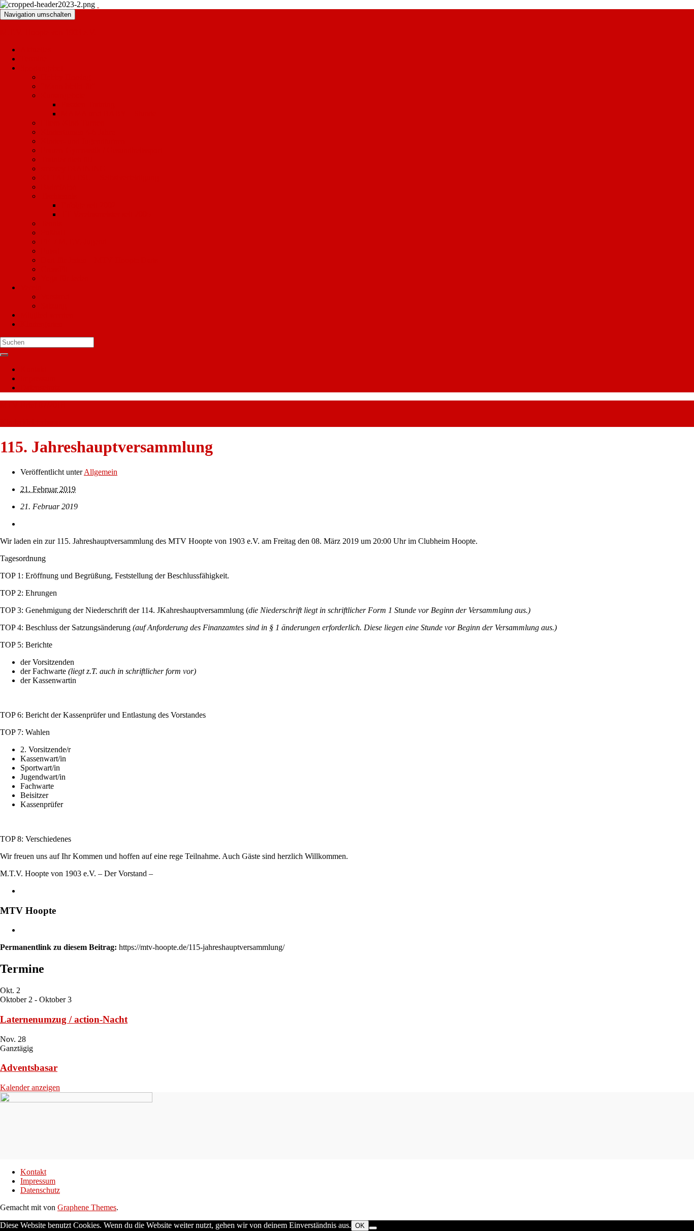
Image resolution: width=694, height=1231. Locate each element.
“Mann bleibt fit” (68, 86)
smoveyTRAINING (73, 168)
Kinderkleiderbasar (30, 422)
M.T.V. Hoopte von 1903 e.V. (48, 32)
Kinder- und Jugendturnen (83, 141)
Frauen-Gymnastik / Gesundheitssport (101, 150)
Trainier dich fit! (66, 159)
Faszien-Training (88, 104)
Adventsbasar (28, 1067)
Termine (33, 58)
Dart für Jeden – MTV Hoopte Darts (99, 260)
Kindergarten (41, 324)
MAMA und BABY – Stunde (108, 113)
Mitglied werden (46, 315)
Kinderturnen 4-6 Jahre (78, 132)
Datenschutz (40, 387)
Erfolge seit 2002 (88, 205)
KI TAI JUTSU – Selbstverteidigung (100, 177)
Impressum (37, 378)
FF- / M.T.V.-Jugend (74, 241)
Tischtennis (59, 196)
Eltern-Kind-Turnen (72, 122)
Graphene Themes (86, 1207)
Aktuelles (35, 49)
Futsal (50, 251)
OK (360, 1225)
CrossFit (54, 269)
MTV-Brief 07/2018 (32, 405)
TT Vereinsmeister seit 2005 (106, 214)
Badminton (58, 186)
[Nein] (373, 1227)
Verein (30, 287)
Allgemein (100, 472)
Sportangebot (41, 68)
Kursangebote (63, 95)
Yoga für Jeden (65, 278)
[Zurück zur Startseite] (98, 4)
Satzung (54, 305)
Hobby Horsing (66, 77)
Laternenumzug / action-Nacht (64, 1019)
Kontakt (33, 369)
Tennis (51, 223)
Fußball (53, 232)
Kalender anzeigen (30, 1087)
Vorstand (55, 296)
